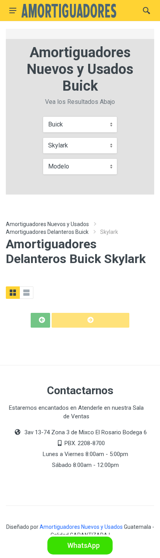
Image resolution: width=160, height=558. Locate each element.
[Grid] (13, 292)
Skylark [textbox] (58, 145)
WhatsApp (83, 545)
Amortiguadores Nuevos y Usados (47, 224)
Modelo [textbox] (58, 166)
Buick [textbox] (55, 124)
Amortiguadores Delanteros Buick (47, 232)
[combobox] (80, 124)
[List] (26, 292)
